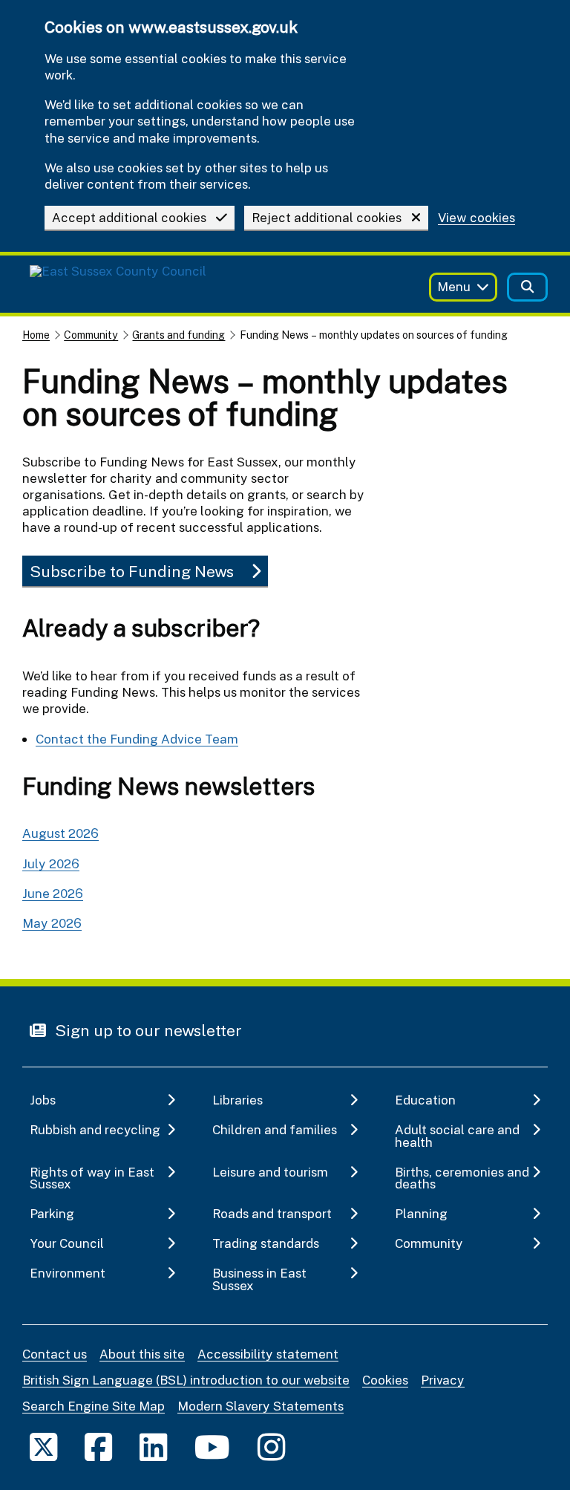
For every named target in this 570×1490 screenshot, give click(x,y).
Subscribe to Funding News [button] (132, 571)
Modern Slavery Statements (260, 1405)
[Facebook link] (98, 1446)
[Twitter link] (43, 1446)
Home (36, 334)
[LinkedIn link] (153, 1446)
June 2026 (52, 893)
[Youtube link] (212, 1446)
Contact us (54, 1354)
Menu (454, 286)
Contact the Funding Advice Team (137, 738)
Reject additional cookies (327, 217)
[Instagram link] (271, 1446)
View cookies (476, 218)
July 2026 (50, 863)
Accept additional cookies (129, 217)
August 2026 (60, 833)
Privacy (443, 1379)
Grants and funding (178, 334)
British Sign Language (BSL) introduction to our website (186, 1379)
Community (91, 334)
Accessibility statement (267, 1354)
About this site (142, 1354)
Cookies (385, 1379)
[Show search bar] (527, 287)
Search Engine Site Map (93, 1405)
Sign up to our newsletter (146, 1030)
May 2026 (52, 923)
